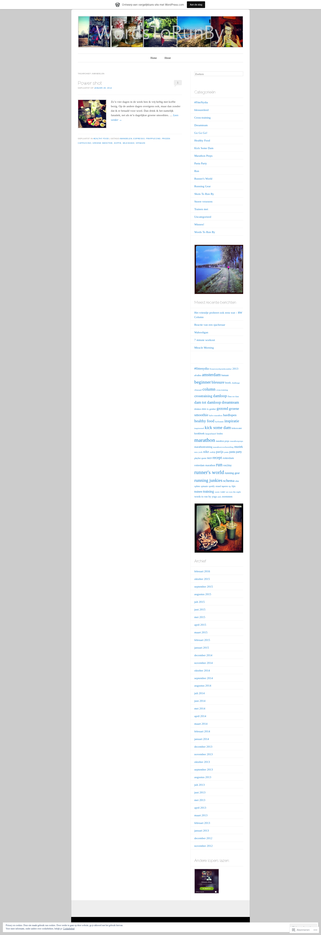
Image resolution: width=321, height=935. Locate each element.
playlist (197, 458)
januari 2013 (201, 830)
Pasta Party (200, 163)
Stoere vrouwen (203, 201)
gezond (222, 408)
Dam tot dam (233, 396)
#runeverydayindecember (221, 369)
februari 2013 (202, 822)
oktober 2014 (202, 670)
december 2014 (203, 655)
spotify (212, 486)
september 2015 (203, 586)
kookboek (199, 433)
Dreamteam (201, 125)
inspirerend (199, 428)
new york (198, 452)
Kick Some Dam (203, 148)
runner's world (209, 472)
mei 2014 (199, 708)
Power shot (90, 83)
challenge (236, 383)
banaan (225, 375)
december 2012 (203, 838)
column (208, 389)
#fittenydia (201, 368)
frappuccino (153, 139)
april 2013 (200, 807)
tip (230, 486)
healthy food (204, 421)
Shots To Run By (204, 193)
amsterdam (211, 374)
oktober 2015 (202, 578)
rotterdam (228, 458)
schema (228, 480)
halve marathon (215, 415)
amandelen (126, 139)
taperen (225, 486)
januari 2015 (201, 647)
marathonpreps (236, 441)
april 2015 (200, 624)
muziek (238, 446)
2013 (235, 368)
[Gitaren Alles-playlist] (206, 882)
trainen (198, 491)
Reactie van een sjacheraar (209, 324)
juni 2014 (199, 700)
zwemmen (227, 496)
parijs (219, 452)
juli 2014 (199, 693)
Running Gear (202, 186)
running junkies (208, 480)
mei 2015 (199, 617)
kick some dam (218, 427)
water (222, 492)
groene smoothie (103, 143)
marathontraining (203, 447)
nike (206, 452)
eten (204, 409)
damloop (220, 396)
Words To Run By (204, 232)
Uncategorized (202, 216)
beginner (202, 381)
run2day (227, 465)
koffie (117, 143)
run (219, 464)
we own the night (233, 492)
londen (220, 433)
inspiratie (231, 421)
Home (153, 58)
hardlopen (229, 415)
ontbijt (212, 452)
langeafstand (210, 434)
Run (196, 171)
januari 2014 (201, 739)
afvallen (197, 375)
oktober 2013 (202, 761)
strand (218, 486)
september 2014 (203, 678)
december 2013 (203, 746)
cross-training (222, 390)
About (167, 58)
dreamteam (230, 402)
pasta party (235, 451)
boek (228, 382)
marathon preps (222, 441)
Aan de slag (196, 4)
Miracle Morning (204, 347)
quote (203, 458)
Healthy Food (101, 139)
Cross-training (202, 117)
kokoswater (237, 428)
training (208, 491)
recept (217, 457)
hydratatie (219, 422)
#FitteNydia (201, 102)
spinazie (140, 143)
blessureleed (201, 110)
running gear (232, 473)
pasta (226, 452)
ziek (219, 497)
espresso (139, 139)
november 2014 (203, 662)
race (209, 457)
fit (208, 409)
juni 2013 (199, 792)
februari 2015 (202, 640)
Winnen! (199, 224)
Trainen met (201, 209)
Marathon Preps (203, 155)
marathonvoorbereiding (223, 447)
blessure (218, 382)
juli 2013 (199, 784)
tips (233, 486)
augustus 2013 (202, 777)
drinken (197, 409)
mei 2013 (199, 800)
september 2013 (203, 769)
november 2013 (203, 754)
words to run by (202, 496)
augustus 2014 (202, 685)
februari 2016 (202, 571)
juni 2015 (199, 609)
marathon (204, 440)
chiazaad (198, 390)
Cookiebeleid (68, 928)
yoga (214, 496)
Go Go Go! (200, 132)
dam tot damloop (207, 402)
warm (217, 492)
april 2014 (200, 716)
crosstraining (203, 396)
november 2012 (203, 845)
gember (212, 409)
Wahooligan (201, 332)
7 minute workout (204, 340)
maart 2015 (200, 632)
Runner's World (203, 178)
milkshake (129, 143)
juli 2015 (199, 601)
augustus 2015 (202, 594)
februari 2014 (202, 731)
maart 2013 (200, 815)
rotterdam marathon (204, 465)
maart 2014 (200, 723)
